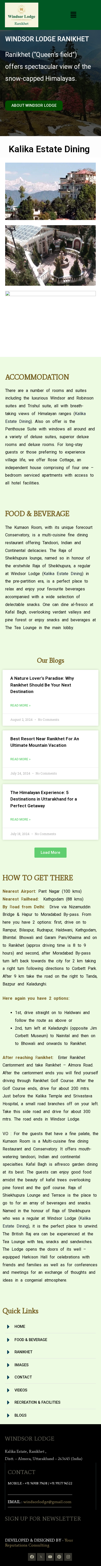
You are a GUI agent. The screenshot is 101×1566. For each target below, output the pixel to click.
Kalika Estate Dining (63, 573)
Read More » (20, 705)
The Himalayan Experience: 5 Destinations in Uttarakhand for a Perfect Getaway (43, 799)
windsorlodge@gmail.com (47, 1501)
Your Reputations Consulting (39, 1543)
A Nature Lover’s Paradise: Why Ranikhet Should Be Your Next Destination (42, 685)
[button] (73, 15)
